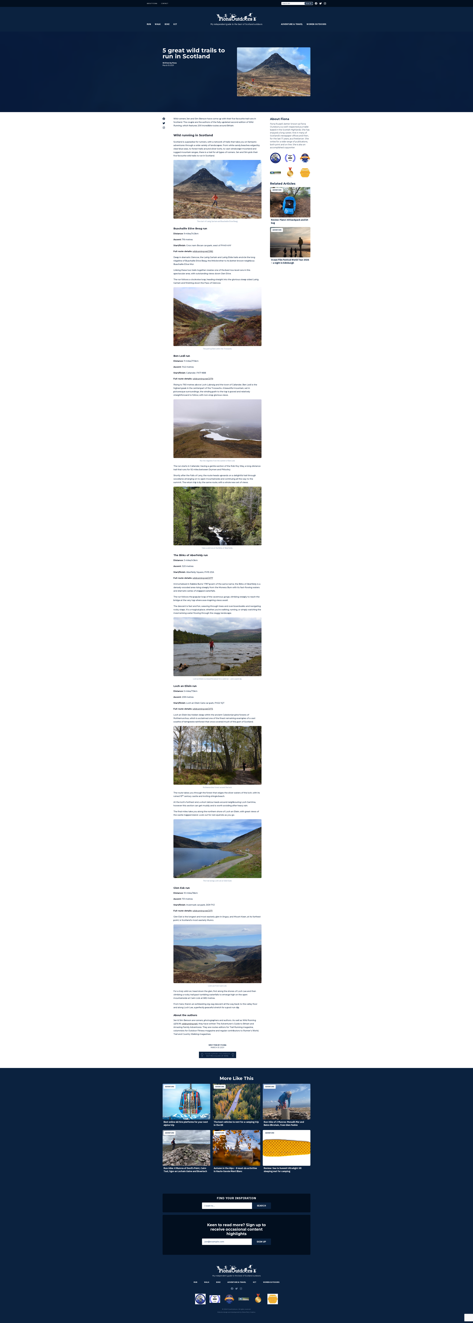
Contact (164, 3)
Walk (158, 24)
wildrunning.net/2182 (203, 251)
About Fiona (152, 3)
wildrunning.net (189, 1024)
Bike (167, 24)
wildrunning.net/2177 (203, 578)
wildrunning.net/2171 (202, 911)
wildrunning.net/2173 (203, 709)
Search (309, 3)
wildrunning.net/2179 (203, 379)
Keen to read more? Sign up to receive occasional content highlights (236, 1229)
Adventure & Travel (292, 24)
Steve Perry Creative (248, 1312)
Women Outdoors (316, 24)
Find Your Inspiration (236, 1198)
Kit (175, 24)
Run (149, 24)
